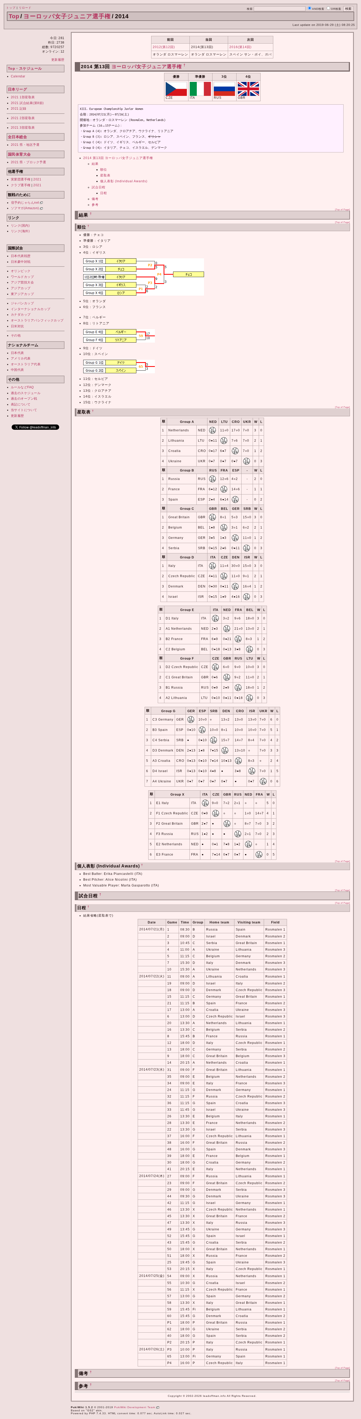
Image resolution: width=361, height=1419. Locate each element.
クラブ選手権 (21, 185)
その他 (16, 335)
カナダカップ (21, 314)
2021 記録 (18, 108)
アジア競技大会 (22, 282)
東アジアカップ (22, 294)
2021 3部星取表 (23, 127)
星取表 (105, 175)
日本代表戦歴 (21, 256)
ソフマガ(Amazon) (25, 208)
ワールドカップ (22, 277)
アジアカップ (21, 288)
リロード (25, 7)
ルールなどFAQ (22, 387)
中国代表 (17, 370)
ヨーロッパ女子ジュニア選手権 (67, 16)
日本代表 (17, 353)
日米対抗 (17, 326)
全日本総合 (17, 137)
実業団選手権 (21, 179)
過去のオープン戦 (24, 398)
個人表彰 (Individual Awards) (123, 181)
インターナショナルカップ (30, 309)
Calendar (18, 76)
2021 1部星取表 (23, 97)
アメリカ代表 (21, 358)
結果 (95, 164)
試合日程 (98, 187)
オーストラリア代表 (26, 364)
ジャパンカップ (22, 303)
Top (14, 16)
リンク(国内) (20, 225)
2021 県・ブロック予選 (28, 162)
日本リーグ (17, 89)
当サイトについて (24, 410)
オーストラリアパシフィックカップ (37, 320)
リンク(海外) (20, 231)
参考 (95, 205)
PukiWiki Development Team (135, 1407)
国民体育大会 (19, 154)
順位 (103, 169)
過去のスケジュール (26, 393)
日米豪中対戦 (21, 262)
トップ (11, 7)
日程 (103, 193)
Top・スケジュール (25, 68)
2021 (37, 179)
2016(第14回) (240, 47)
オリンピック (21, 271)
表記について (21, 404)
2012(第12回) (164, 47)
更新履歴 (57, 60)
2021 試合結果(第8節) (27, 103)
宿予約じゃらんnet (25, 202)
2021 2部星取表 (23, 118)
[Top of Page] (342, 209)
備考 (95, 199)
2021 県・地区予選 (25, 145)
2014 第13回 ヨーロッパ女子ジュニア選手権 (118, 158)
